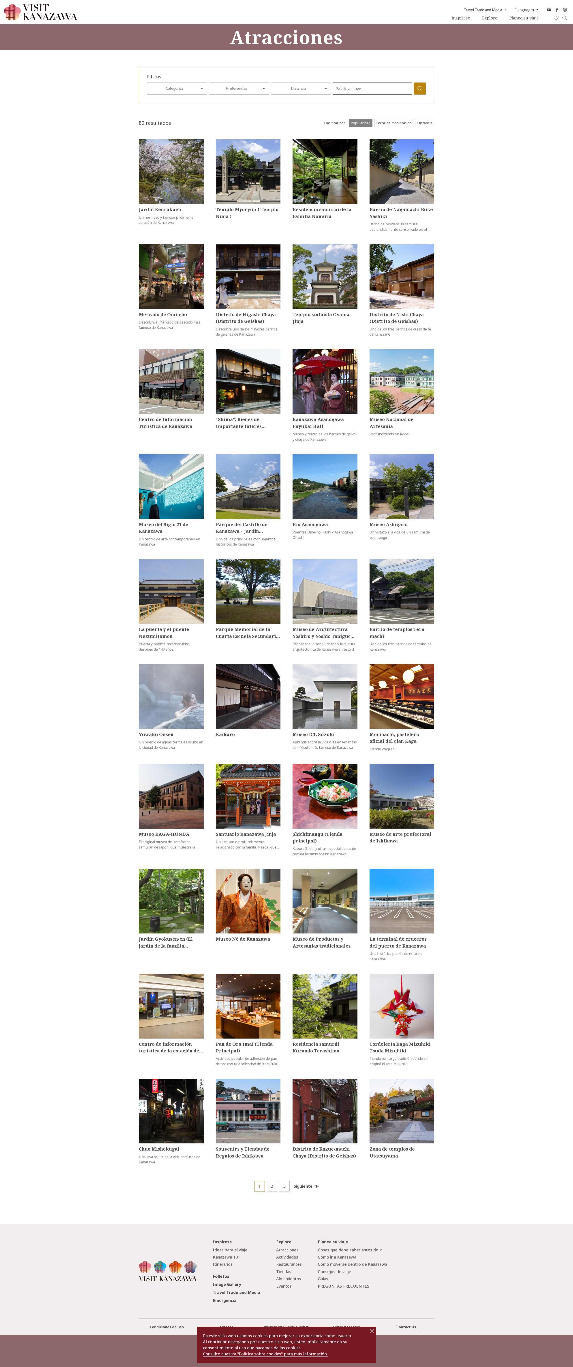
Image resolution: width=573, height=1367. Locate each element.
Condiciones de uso (167, 1327)
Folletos (221, 1276)
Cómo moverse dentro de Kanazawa (352, 1264)
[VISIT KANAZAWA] (40, 18)
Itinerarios (223, 1264)
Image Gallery (227, 1284)
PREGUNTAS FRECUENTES (343, 1286)
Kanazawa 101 (226, 1257)
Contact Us (406, 1327)
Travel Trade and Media (483, 10)
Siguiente (303, 1186)
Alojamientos (288, 1278)
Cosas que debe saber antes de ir (350, 1250)
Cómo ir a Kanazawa (337, 1257)
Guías (323, 1278)
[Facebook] (557, 10)
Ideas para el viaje (230, 1250)
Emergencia (224, 1300)
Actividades (287, 1257)
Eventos (284, 1286)
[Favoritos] (556, 18)
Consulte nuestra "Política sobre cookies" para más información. (265, 1353)
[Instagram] (565, 10)
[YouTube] (549, 10)
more (143, 141)
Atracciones (287, 1250)
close (372, 1331)
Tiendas (283, 1271)
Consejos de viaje (334, 1271)
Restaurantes (289, 1264)
